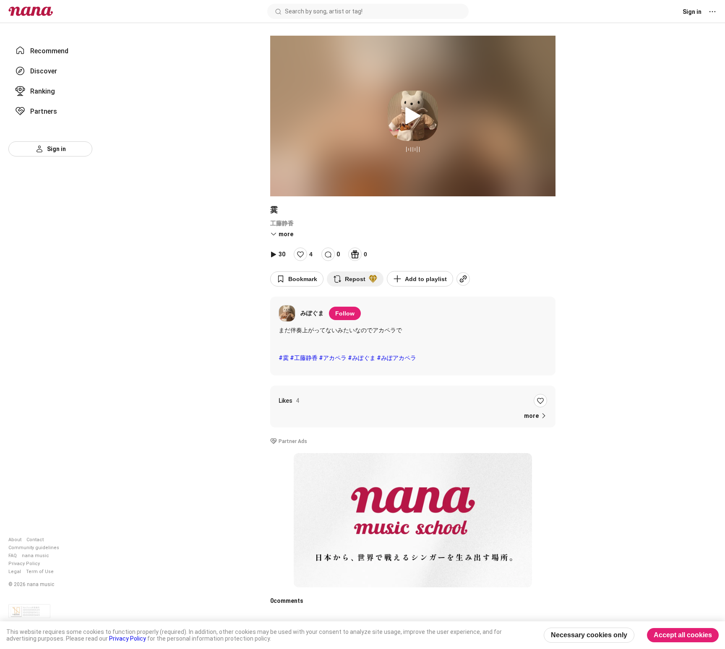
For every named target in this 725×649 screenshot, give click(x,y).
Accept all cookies (683, 635)
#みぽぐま (362, 357)
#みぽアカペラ (396, 357)
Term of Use (40, 571)
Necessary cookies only (589, 635)
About (14, 539)
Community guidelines (33, 547)
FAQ (12, 555)
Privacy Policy (24, 563)
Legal (14, 571)
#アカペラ (333, 357)
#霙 (284, 357)
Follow (345, 313)
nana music (35, 555)
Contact (35, 539)
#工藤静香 (304, 357)
